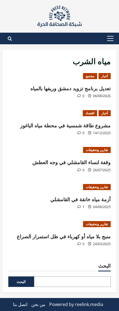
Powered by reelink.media (76, 304)
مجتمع (90, 76)
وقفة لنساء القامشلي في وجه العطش (71, 161)
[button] (110, 38)
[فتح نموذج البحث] (10, 38)
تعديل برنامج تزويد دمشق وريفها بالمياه (70, 88)
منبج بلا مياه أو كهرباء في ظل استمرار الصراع (64, 236)
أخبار (104, 76)
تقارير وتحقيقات (97, 149)
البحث (104, 265)
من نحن (38, 304)
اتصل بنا (20, 304)
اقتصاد (90, 113)
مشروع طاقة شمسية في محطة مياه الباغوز (65, 125)
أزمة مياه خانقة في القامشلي (80, 199)
